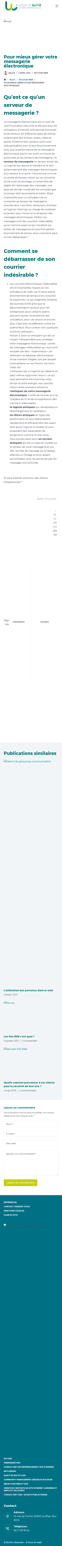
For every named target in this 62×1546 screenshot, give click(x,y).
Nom (9, 1124)
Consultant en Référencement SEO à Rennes (29, 1467)
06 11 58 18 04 (21, 1530)
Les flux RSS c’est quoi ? (19, 1036)
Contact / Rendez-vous (17, 1206)
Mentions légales (14, 1211)
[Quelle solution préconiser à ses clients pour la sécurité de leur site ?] (31, 1062)
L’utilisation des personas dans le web (28, 990)
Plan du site (11, 1215)
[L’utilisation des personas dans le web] (31, 873)
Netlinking (10, 1471)
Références (10, 1202)
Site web (11, 1143)
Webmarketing (12, 1463)
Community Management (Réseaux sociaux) (28, 1479)
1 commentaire (29, 1040)
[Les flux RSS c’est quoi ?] (31, 1016)
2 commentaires (27, 1090)
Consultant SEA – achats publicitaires (25, 1495)
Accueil (8, 1458)
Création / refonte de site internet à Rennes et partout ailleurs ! (30, 1489)
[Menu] (57, 6)
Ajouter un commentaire (21, 1153)
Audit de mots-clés (15, 1475)
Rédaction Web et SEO (16, 1484)
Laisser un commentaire (20, 1182)
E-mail (10, 1133)
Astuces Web (41, 73)
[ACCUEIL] (5, 80)
